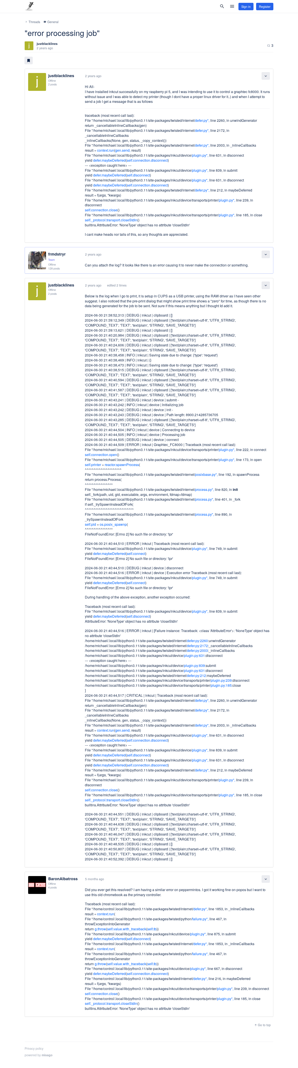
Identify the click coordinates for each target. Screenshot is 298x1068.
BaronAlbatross (63, 879)
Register (265, 6)
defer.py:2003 (197, 650)
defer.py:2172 (197, 645)
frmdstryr (57, 254)
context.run (105, 150)
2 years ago (93, 76)
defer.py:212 (196, 675)
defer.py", (202, 120)
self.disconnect (138, 175)
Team (51, 259)
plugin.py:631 (194, 655)
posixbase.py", (206, 474)
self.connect (136, 553)
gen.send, (122, 150)
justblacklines (47, 43)
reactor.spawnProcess (122, 464)
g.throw (100, 928)
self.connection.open (101, 454)
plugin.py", (200, 155)
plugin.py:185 (221, 685)
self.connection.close (101, 209)
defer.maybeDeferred (109, 160)
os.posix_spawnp (113, 524)
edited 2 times (117, 285)
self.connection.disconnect (147, 160)
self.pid (90, 524)
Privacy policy (34, 1048)
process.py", (204, 489)
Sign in (246, 6)
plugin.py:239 (221, 680)
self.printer (93, 464)
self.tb (151, 928)
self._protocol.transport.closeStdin (111, 219)
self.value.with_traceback (126, 928)
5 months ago (94, 879)
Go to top (262, 1025)
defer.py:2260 (197, 640)
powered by (39, 1055)
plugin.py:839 (194, 665)
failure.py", (200, 918)
